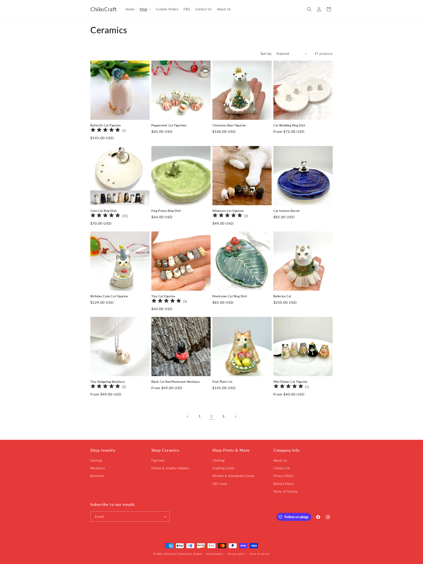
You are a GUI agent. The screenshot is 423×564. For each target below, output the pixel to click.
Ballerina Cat (282, 296)
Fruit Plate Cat (222, 381)
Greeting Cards (223, 468)
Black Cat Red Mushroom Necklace (175, 381)
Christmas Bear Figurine (229, 125)
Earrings (96, 460)
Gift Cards (219, 484)
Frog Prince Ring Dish (166, 211)
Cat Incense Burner (286, 211)
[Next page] (235, 416)
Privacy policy (236, 553)
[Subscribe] (164, 517)
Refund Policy (283, 484)
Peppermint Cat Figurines (169, 125)
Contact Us (281, 468)
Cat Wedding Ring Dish (289, 125)
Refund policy (215, 553)
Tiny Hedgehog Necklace (107, 381)
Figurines (158, 460)
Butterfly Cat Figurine (105, 125)
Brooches (97, 476)
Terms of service (259, 553)
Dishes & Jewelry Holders (170, 468)
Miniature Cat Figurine (228, 211)
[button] (145, 9)
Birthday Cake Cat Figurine (109, 296)
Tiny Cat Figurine (163, 296)
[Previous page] (188, 416)
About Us (280, 460)
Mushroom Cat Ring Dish (229, 296)
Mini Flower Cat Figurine (290, 381)
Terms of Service (285, 491)
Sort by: (266, 53)
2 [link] (211, 416)
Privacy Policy (283, 476)
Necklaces (97, 468)
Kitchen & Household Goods (233, 476)
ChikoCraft (170, 553)
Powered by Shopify (190, 553)
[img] (105, 130)
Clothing (218, 460)
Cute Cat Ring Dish (103, 211)
